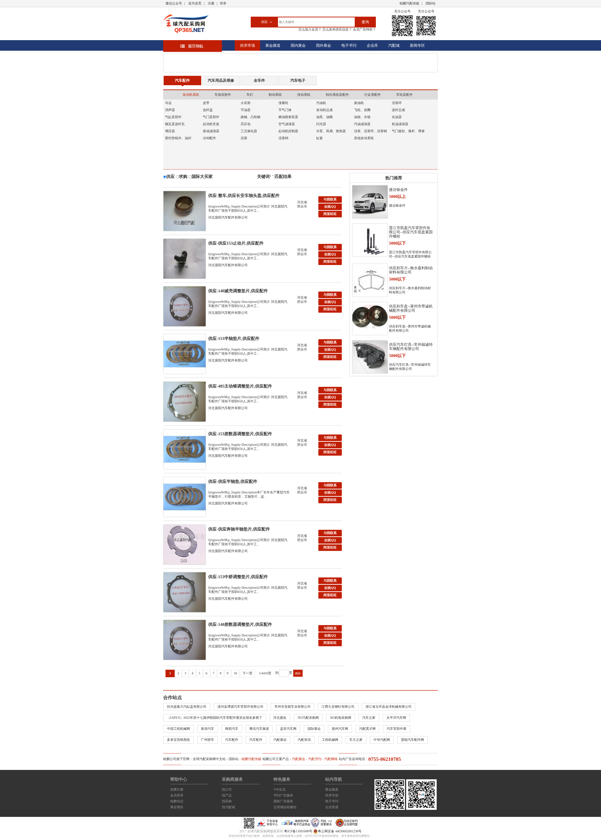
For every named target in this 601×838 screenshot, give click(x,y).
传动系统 (303, 94)
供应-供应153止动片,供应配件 (236, 243)
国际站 (430, 3)
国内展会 (298, 45)
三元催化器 (249, 131)
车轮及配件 (404, 94)
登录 (223, 3)
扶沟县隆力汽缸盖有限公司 (186, 706)
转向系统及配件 (337, 94)
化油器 (397, 117)
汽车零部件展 (396, 728)
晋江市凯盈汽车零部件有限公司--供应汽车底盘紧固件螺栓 (411, 232)
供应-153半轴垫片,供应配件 (233, 338)
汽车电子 (297, 80)
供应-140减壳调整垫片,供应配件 (238, 290)
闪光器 (321, 124)
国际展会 (314, 728)
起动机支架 (211, 124)
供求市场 (247, 45)
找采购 (227, 801)
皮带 (206, 103)
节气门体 (285, 110)
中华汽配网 (382, 740)
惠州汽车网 (340, 728)
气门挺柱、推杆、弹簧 (408, 131)
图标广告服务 (283, 801)
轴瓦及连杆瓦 (175, 124)
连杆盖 (208, 110)
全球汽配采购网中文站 (209, 759)
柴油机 (359, 103)
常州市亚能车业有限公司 (292, 706)
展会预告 (176, 807)
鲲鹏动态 (176, 801)
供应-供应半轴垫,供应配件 (232, 481)
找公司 (227, 789)
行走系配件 (372, 94)
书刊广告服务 (283, 795)
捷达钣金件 (398, 190)
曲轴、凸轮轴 (250, 117)
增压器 (170, 131)
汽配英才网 (367, 728)
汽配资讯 (304, 740)
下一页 (247, 673)
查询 (365, 22)
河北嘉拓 (279, 717)
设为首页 (194, 3)
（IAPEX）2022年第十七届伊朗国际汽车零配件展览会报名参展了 (214, 717)
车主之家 (355, 740)
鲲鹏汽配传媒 (409, 3)
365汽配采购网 (308, 717)
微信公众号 (174, 3)
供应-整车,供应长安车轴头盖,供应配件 (244, 195)
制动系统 (275, 94)
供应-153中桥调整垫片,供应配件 (238, 576)
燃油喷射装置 (288, 117)
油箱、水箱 (362, 117)
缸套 (319, 138)
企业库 (372, 45)
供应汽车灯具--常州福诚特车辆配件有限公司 (411, 346)
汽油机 (321, 103)
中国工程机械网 (178, 728)
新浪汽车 (207, 728)
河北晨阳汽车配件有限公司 (228, 217)
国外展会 (323, 45)
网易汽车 (231, 728)
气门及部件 (211, 117)
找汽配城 (228, 807)
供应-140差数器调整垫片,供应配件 (240, 624)
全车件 (259, 80)
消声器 (170, 110)
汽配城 (394, 45)
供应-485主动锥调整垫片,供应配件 (240, 386)
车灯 (250, 94)
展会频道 (272, 45)
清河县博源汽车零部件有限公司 (240, 706)
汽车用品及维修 (221, 80)
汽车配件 (182, 80)
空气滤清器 (286, 124)
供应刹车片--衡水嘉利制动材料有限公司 (411, 270)
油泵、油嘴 (324, 117)
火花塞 (245, 103)
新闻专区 (417, 45)
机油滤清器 (400, 124)
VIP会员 (279, 789)
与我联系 (330, 199)
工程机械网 (330, 740)
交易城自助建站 (285, 807)
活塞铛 (283, 138)
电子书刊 (348, 45)
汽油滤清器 (362, 124)
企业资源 (331, 807)
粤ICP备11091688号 (298, 831)
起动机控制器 (288, 131)
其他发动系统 (364, 138)
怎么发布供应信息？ (336, 29)
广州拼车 (207, 740)
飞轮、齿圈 (362, 110)
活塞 (244, 138)
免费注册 (176, 789)
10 (235, 673)
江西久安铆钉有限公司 (338, 706)
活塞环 (397, 103)
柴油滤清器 (211, 131)
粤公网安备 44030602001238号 (340, 831)
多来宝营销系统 (178, 740)
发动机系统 (191, 94)
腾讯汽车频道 (259, 728)
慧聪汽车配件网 (412, 740)
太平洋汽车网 (396, 717)
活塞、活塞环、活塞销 (370, 131)
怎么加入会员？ (309, 29)
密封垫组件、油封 (178, 138)
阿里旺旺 (330, 214)
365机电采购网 (340, 717)
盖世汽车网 (288, 728)
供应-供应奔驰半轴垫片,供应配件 (239, 529)
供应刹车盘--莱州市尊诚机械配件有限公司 (411, 308)
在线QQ (330, 206)
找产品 (227, 795)
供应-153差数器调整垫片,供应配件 (240, 433)
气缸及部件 (173, 117)
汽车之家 (368, 717)
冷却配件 (209, 138)
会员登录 (176, 795)
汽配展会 (280, 740)
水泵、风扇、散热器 (331, 131)
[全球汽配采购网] (185, 23)
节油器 (245, 110)
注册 (211, 3)
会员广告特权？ (364, 29)
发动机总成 (324, 110)
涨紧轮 (283, 103)
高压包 (245, 124)
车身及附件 (223, 94)
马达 (168, 103)
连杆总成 (398, 110)
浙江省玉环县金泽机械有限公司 (389, 706)
